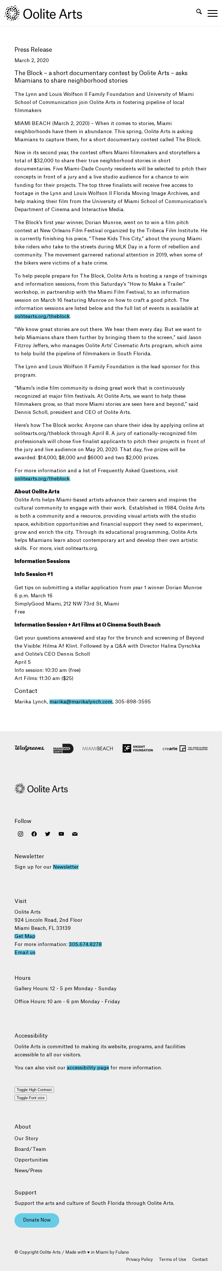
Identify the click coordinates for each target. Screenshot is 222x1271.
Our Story (26, 1138)
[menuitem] (196, 13)
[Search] (196, 13)
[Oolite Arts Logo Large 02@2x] (46, 13)
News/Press (28, 1170)
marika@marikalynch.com (80, 701)
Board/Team (30, 1149)
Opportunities (31, 1159)
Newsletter (66, 867)
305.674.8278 (85, 944)
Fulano (122, 1252)
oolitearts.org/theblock (42, 316)
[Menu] (210, 13)
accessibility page (88, 1067)
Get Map (24, 936)
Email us (24, 952)
